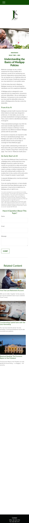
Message (3, 236)
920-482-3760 (16, 520)
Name (3, 216)
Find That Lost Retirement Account (12, 290)
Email (3, 226)
